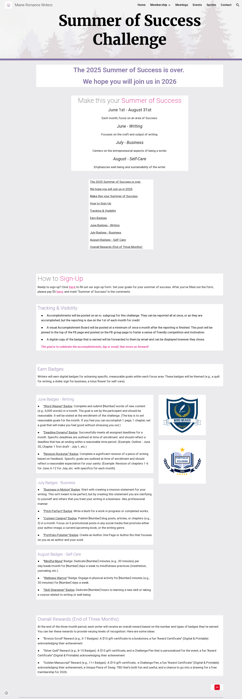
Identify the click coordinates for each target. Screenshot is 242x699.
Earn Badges (98, 218)
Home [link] (142, 5)
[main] (129, 30)
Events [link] (197, 5)
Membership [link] (158, 5)
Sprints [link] (211, 5)
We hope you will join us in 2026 (111, 189)
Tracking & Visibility (103, 210)
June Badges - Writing (105, 225)
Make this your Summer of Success (114, 196)
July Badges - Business (105, 232)
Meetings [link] (181, 5)
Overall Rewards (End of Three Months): (116, 247)
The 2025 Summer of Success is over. (115, 182)
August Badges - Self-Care (108, 240)
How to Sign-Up (100, 203)
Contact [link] (226, 5)
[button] (237, 5)
